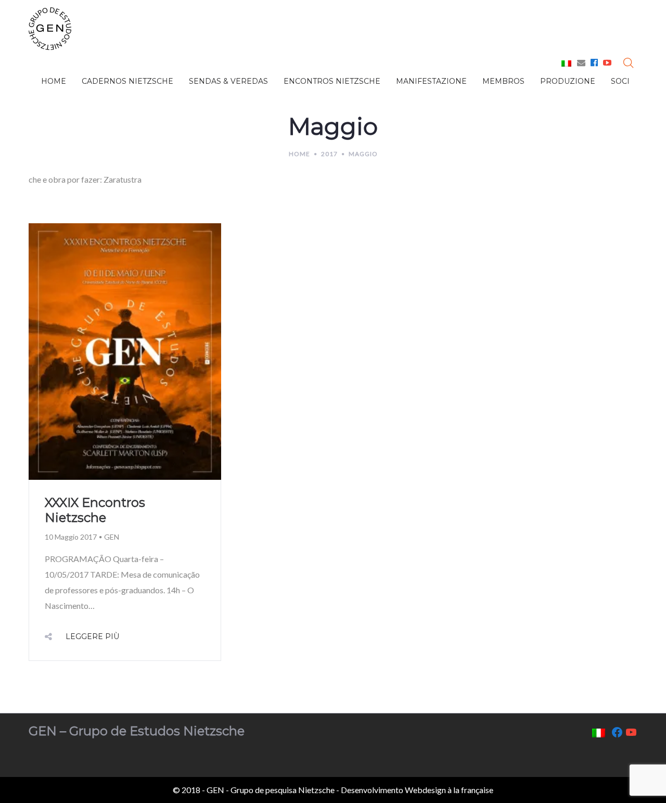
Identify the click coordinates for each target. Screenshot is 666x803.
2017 (329, 154)
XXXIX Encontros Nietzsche (95, 510)
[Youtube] (607, 62)
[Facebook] (594, 62)
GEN (111, 536)
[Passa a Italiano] (566, 63)
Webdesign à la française (449, 790)
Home (299, 154)
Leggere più (92, 636)
